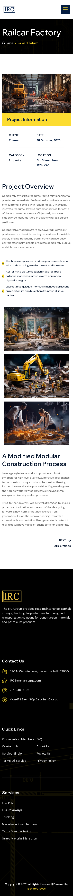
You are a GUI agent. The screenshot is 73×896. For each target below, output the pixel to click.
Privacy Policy (46, 761)
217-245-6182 (19, 690)
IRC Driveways (12, 810)
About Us (43, 746)
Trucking (8, 817)
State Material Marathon (19, 838)
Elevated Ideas (37, 888)
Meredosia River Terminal (19, 824)
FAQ (39, 739)
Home (9, 43)
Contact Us (10, 746)
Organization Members (18, 739)
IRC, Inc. (7, 803)
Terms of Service (14, 761)
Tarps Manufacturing (16, 831)
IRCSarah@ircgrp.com (25, 680)
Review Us (43, 753)
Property (15, 160)
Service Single (12, 753)
